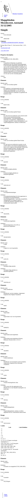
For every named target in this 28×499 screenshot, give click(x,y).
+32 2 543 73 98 (5, 50)
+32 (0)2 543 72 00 (5, 48)
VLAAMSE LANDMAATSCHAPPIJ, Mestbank (12, 42)
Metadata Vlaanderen (18, 13)
